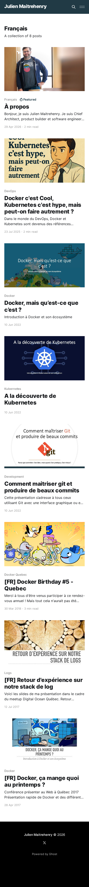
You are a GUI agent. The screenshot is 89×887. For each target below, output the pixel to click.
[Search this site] (73, 6)
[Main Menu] (82, 7)
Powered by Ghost (44, 854)
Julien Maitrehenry (25, 6)
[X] (44, 842)
